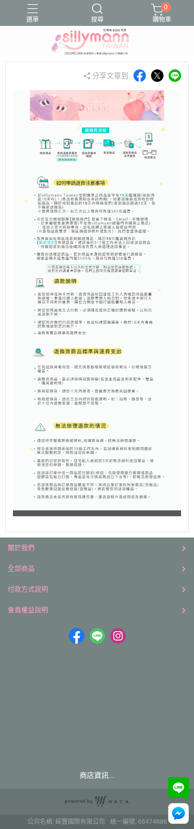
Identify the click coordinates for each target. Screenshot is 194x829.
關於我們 (21, 547)
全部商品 (21, 568)
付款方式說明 (28, 589)
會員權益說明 (28, 610)
